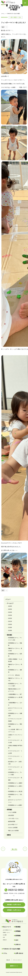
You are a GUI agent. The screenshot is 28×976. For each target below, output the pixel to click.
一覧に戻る (14, 849)
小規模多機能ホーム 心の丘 (15, 704)
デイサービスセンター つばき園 (15, 752)
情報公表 (8, 960)
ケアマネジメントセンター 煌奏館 (15, 720)
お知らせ (18, 944)
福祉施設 (18, 926)
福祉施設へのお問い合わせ (14, 904)
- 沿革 (4, 937)
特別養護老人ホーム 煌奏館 (15, 644)
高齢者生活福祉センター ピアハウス (15, 690)
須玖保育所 (11, 815)
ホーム (2, 13)
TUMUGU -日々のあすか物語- (11, 949)
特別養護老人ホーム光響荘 (15, 805)
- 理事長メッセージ (6, 932)
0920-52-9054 (15, 889)
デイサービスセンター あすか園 (15, 741)
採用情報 (18, 935)
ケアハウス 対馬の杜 (14, 675)
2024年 (10, 612)
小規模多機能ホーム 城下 (15, 694)
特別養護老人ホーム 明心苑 (15, 791)
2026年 (10, 606)
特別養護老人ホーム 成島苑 (15, 671)
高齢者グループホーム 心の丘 (15, 679)
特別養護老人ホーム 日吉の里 (15, 795)
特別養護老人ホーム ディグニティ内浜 (15, 639)
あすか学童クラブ (12, 824)
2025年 (10, 609)
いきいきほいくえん (13, 818)
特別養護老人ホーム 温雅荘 (15, 783)
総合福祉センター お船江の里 (15, 763)
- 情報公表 (4, 939)
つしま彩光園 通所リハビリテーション (15, 730)
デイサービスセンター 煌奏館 (15, 779)
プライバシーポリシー (17, 960)
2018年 (10, 630)
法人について (7, 926)
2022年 (10, 618)
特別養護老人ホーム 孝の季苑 (15, 698)
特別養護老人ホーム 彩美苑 (15, 655)
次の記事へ (25, 849)
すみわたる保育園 (12, 827)
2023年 (10, 615)
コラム (5, 953)
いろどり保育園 (12, 812)
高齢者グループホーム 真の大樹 (15, 649)
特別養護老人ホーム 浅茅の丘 (15, 787)
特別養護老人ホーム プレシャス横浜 (15, 773)
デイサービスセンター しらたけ (15, 757)
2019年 (10, 627)
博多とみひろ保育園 (13, 830)
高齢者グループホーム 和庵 (15, 665)
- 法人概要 (4, 934)
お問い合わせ (19, 953)
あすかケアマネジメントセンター (15, 709)
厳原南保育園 (11, 821)
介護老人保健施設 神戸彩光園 (15, 746)
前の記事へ (3, 849)
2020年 (10, 624)
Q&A (16, 940)
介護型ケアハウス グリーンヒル (15, 736)
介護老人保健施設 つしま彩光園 (15, 660)
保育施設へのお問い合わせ (14, 910)
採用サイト (13, 966)
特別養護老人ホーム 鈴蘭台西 (15, 714)
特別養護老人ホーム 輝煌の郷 (15, 725)
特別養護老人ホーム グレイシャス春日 (15, 685)
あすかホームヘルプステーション (15, 801)
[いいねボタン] (3, 27)
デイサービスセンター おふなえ (15, 768)
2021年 (10, 621)
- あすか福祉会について (7, 930)
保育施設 (18, 931)
